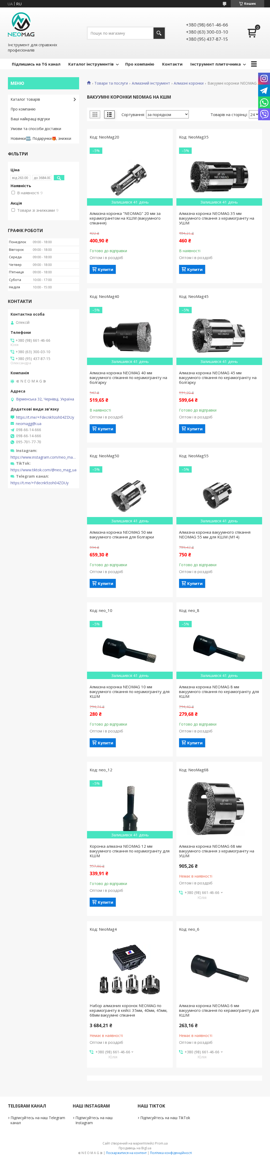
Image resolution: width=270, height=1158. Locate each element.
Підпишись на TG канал (36, 64)
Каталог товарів (25, 99)
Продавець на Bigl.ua (135, 1148)
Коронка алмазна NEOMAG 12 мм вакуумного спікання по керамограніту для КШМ (130, 851)
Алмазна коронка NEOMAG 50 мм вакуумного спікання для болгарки (122, 534)
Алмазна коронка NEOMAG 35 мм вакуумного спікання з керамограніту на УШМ (216, 218)
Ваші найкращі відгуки (30, 118)
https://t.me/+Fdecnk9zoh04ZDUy (45, 417)
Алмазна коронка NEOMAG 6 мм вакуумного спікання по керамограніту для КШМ (219, 1010)
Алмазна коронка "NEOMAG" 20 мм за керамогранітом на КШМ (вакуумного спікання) (125, 218)
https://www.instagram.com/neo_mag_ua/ (43, 457)
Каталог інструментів (91, 64)
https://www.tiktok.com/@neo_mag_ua (43, 470)
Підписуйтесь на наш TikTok (165, 1117)
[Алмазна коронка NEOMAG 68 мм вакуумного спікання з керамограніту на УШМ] (219, 809)
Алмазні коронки (189, 83)
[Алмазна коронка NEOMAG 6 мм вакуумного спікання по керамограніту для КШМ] (219, 969)
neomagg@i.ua (28, 423)
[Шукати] (159, 33)
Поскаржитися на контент (126, 1153)
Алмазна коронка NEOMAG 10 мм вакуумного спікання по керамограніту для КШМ (130, 691)
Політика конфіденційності (171, 1153)
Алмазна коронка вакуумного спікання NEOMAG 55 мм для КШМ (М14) (214, 534)
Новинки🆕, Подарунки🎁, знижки (41, 138)
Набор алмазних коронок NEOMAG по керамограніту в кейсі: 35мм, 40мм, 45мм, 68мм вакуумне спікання (128, 1010)
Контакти (172, 64)
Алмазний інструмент (151, 83)
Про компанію (139, 64)
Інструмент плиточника (215, 64)
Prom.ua (161, 1143)
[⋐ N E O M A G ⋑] (21, 24)
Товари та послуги (111, 83)
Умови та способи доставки (36, 128)
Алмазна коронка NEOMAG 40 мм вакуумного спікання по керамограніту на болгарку (128, 377)
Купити (105, 269)
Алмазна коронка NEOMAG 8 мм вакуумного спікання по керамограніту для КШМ (219, 691)
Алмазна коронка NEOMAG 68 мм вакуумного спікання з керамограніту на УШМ (216, 851)
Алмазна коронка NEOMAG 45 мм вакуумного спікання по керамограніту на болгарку (218, 377)
